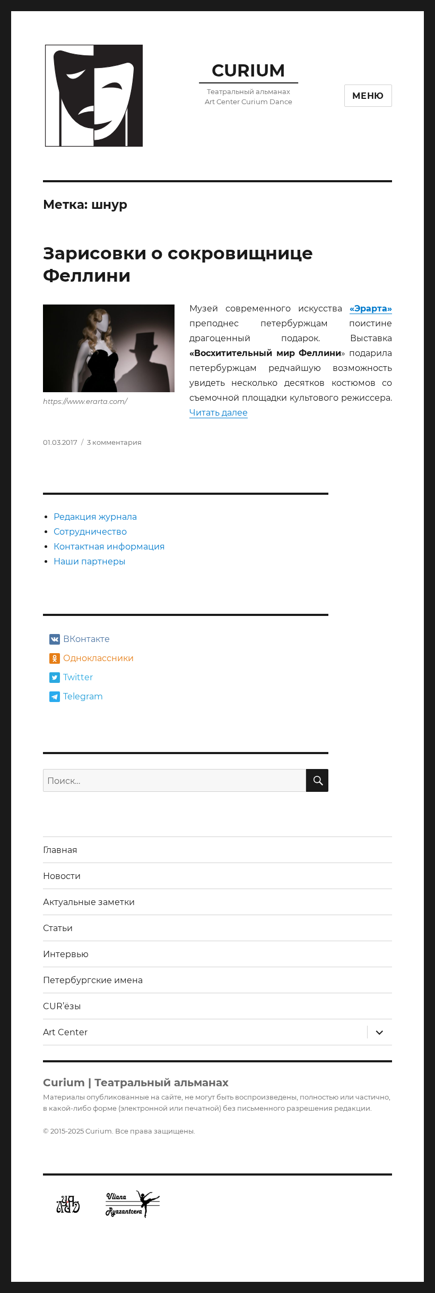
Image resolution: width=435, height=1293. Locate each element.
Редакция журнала (95, 517)
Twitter (78, 677)
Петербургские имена (93, 980)
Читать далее (218, 413)
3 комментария (114, 442)
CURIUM (248, 70)
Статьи (58, 928)
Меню (368, 96)
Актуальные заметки (89, 902)
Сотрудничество (90, 532)
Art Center (65, 1032)
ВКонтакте (86, 639)
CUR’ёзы (62, 1006)
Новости (62, 876)
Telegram (83, 696)
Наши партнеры (90, 561)
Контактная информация (109, 547)
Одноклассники (97, 658)
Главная (60, 850)
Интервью (66, 954)
